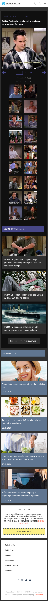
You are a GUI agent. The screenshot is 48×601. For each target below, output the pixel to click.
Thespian (39, 595)
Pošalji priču (10, 545)
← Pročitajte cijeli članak (15, 17)
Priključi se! (9, 550)
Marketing (9, 570)
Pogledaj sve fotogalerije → (24, 341)
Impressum (9, 560)
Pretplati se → (24, 531)
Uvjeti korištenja (11, 565)
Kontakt (8, 555)
